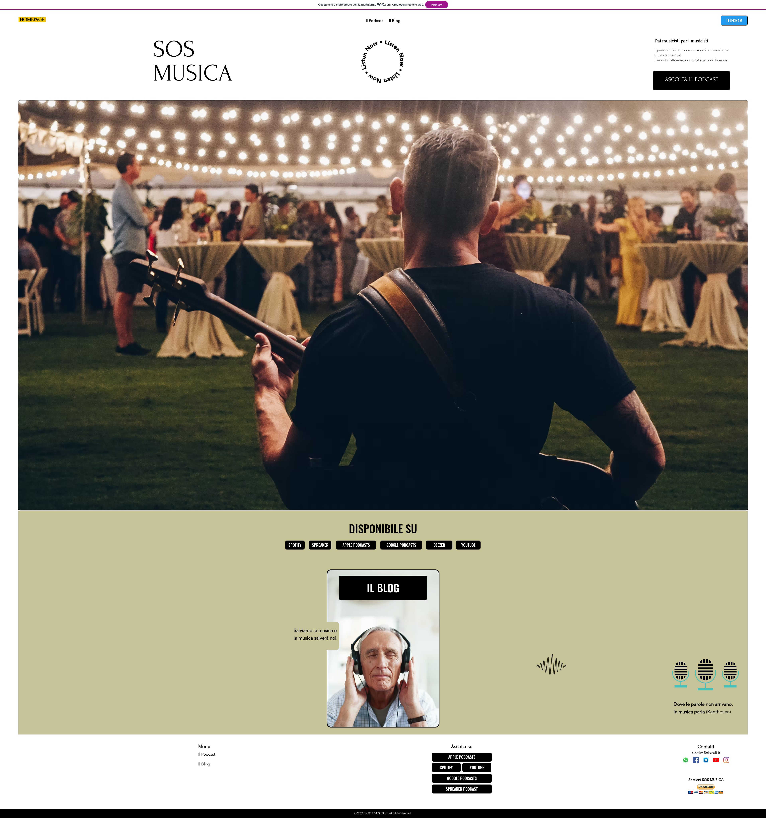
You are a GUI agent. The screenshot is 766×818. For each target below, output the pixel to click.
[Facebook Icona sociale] (696, 760)
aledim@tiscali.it (706, 752)
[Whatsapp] (686, 760)
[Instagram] (726, 760)
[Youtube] (716, 760)
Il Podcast (206, 754)
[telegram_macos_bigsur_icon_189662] (706, 760)
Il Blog (204, 764)
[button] (705, 789)
